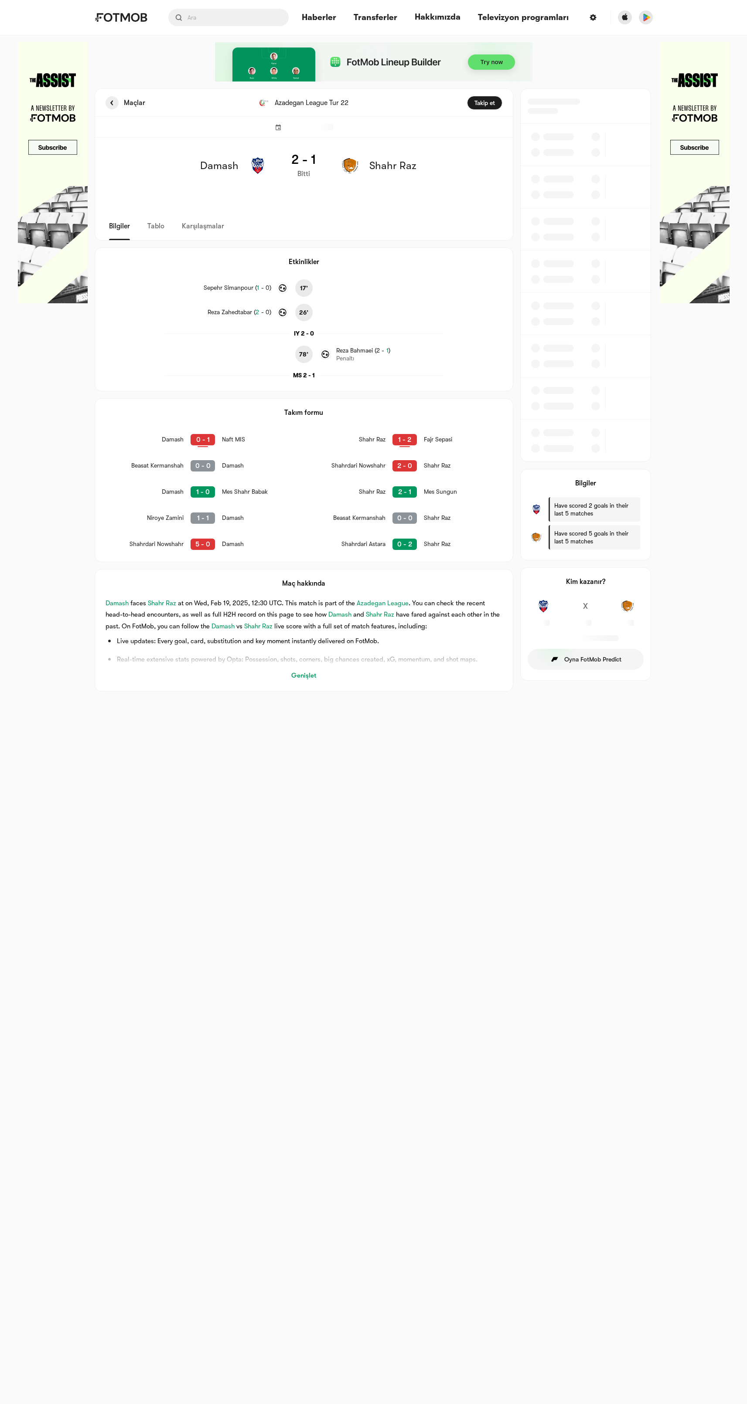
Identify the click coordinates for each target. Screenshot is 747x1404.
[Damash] (543, 611)
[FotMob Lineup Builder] (373, 61)
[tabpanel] (374, 390)
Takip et (484, 102)
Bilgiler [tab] (119, 226)
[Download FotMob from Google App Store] (646, 17)
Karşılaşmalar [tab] (203, 226)
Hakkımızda (437, 17)
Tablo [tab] (155, 226)
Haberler (319, 18)
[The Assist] (53, 172)
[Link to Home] (121, 17)
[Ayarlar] (593, 17)
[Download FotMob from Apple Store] (625, 17)
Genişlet (303, 675)
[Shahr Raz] (628, 611)
